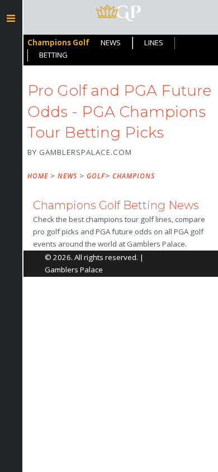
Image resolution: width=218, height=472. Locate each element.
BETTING (53, 55)
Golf (96, 176)
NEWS (111, 42)
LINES (153, 42)
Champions (133, 176)
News (67, 176)
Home (37, 176)
